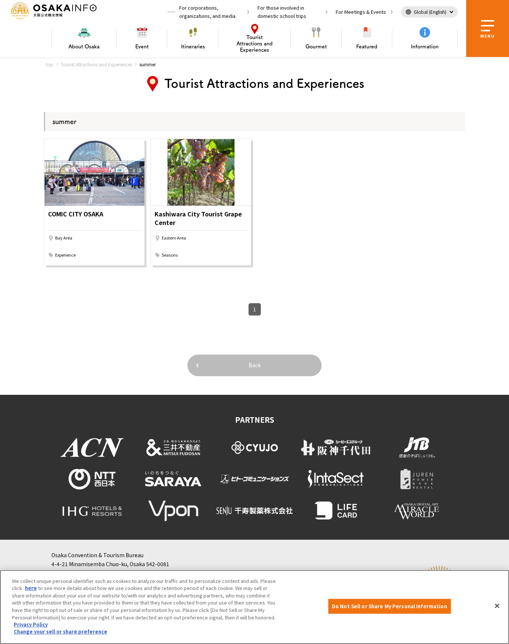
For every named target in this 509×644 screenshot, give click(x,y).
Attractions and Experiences (255, 44)
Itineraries (193, 46)
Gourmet (316, 46)
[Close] (497, 606)
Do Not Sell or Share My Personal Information (389, 606)
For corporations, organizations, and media (207, 11)
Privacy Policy (31, 624)
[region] (254, 607)
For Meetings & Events (361, 11)
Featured (366, 46)
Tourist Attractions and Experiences (96, 64)
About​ (84, 46)
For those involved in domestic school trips (281, 11)
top (49, 64)
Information (425, 46)
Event (142, 46)
